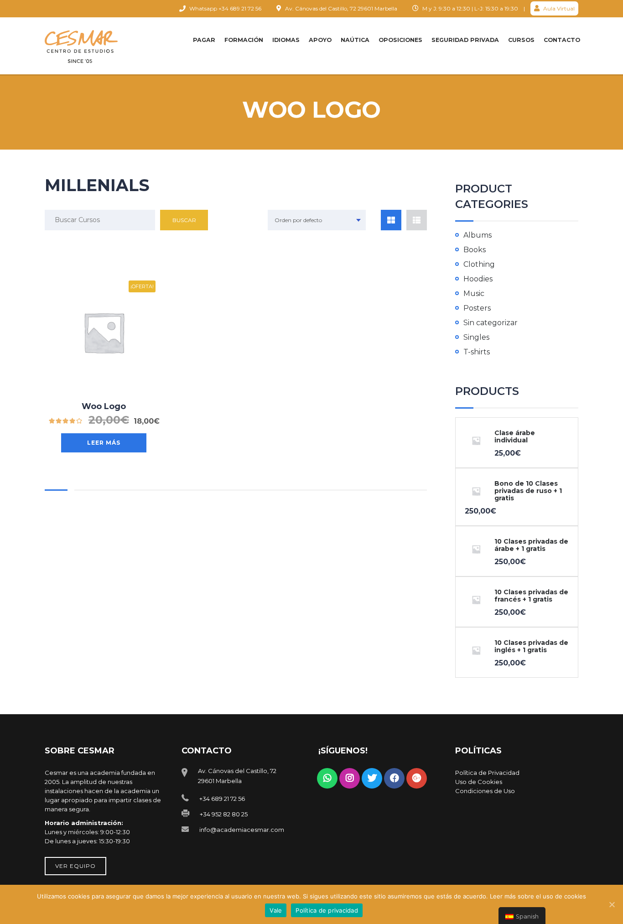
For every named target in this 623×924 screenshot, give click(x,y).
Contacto (562, 39)
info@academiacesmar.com (241, 829)
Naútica (355, 39)
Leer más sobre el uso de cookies (538, 896)
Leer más (103, 442)
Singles (476, 337)
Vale (276, 910)
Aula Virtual (558, 8)
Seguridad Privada (465, 39)
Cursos (521, 39)
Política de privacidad (327, 910)
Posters (477, 308)
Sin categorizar (490, 322)
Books (474, 249)
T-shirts (476, 352)
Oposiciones (400, 39)
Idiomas (286, 39)
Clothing (479, 264)
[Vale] (611, 904)
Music (473, 293)
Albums (477, 235)
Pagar (204, 39)
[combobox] (317, 220)
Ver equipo (75, 865)
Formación (243, 39)
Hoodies (478, 279)
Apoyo (320, 39)
